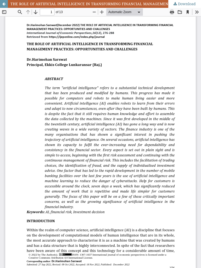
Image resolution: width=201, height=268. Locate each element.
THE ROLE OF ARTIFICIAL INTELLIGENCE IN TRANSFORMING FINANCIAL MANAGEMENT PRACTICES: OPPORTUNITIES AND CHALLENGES (105, 3)
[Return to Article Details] (4, 4)
